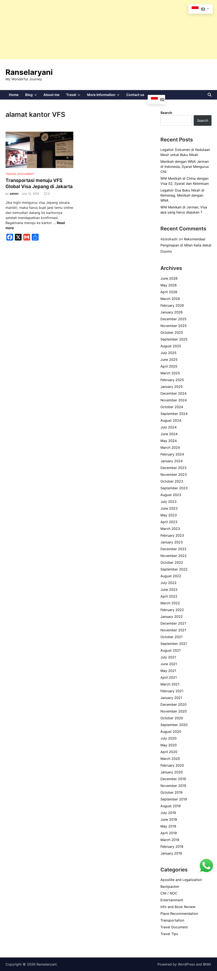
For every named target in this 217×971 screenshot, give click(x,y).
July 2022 (168, 583)
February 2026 (172, 305)
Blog (32, 96)
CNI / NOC (168, 893)
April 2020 (168, 752)
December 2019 (173, 779)
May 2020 (168, 745)
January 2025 (171, 386)
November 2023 (173, 474)
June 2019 (168, 819)
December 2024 (173, 393)
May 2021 (168, 671)
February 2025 (172, 380)
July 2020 (168, 738)
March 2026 (170, 299)
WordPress (186, 964)
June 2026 (169, 278)
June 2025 (169, 359)
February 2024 (172, 454)
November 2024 (173, 400)
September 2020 (174, 725)
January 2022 (171, 616)
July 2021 (168, 657)
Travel (75, 96)
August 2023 (170, 495)
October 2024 (171, 407)
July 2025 (168, 353)
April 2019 (168, 833)
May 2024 (168, 441)
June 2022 (169, 589)
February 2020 (172, 765)
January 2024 (171, 461)
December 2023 (173, 468)
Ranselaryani (29, 72)
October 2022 (171, 562)
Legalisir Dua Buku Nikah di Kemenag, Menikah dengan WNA (182, 195)
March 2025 (170, 373)
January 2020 (171, 772)
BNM (207, 964)
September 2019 (173, 799)
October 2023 (171, 481)
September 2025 (174, 339)
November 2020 (173, 711)
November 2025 (173, 326)
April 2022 (168, 596)
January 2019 (171, 853)
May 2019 (168, 826)
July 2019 (168, 813)
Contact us (135, 95)
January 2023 (171, 542)
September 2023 (174, 488)
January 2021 (171, 698)
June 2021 (168, 664)
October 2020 (171, 718)
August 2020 (170, 731)
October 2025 (171, 332)
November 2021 (173, 630)
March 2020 (170, 758)
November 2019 (173, 786)
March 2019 (169, 840)
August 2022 (170, 576)
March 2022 (170, 603)
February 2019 (171, 846)
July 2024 (168, 427)
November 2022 (173, 556)
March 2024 (170, 447)
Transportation (172, 920)
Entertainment (171, 900)
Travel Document (20, 174)
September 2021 (173, 643)
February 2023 (172, 535)
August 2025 (170, 346)
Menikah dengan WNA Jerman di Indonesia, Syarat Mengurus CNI (184, 166)
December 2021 (173, 623)
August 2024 (170, 420)
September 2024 (174, 414)
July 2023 (168, 501)
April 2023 (168, 522)
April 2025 (168, 366)
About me (51, 95)
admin (14, 193)
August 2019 (170, 806)
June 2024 (169, 434)
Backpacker (169, 886)
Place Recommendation (179, 913)
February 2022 (172, 610)
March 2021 (169, 684)
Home (13, 95)
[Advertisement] (108, 29)
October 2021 (171, 637)
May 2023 (168, 515)
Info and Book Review (177, 907)
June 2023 (169, 508)
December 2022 (173, 549)
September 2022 (174, 569)
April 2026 (168, 292)
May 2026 (168, 285)
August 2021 (170, 650)
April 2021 (168, 677)
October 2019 (171, 792)
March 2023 (170, 529)
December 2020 (173, 704)
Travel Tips (169, 934)
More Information (105, 96)
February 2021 (171, 691)
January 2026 (171, 312)
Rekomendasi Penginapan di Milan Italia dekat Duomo (185, 245)
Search (166, 113)
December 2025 (173, 319)
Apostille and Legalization (181, 880)
